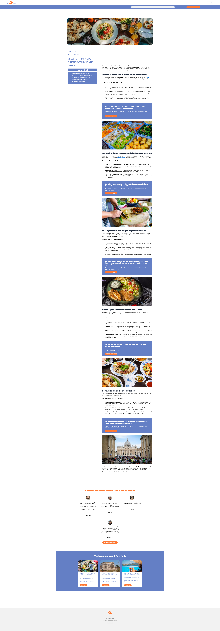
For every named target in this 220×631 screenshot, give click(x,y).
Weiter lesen (83, 585)
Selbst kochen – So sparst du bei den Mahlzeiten (82, 75)
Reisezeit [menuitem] (33, 7)
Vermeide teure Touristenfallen (78, 81)
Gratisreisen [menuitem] (39, 7)
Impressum (110, 616)
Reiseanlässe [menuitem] (26, 7)
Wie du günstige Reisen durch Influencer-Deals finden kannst (132, 574)
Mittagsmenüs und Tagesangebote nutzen (81, 77)
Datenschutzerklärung (110, 618)
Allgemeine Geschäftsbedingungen (110, 620)
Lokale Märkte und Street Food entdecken (80, 73)
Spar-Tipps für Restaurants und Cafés (80, 79)
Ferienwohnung (121, 157)
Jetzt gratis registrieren (111, 116)
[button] (69, 54)
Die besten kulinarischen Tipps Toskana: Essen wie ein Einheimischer (88, 575)
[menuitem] (13, 7)
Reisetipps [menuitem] (19, 7)
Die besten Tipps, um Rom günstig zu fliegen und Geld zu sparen (110, 575)
